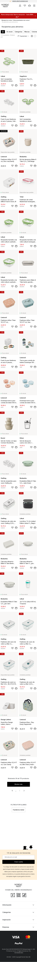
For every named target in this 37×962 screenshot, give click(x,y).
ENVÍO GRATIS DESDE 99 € (20, 1)
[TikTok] (24, 895)
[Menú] (34, 5)
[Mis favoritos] (24, 5)
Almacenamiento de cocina (21, 20)
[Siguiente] (25, 809)
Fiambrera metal (18, 810)
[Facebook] (13, 895)
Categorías (18, 32)
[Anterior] (12, 809)
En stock (10, 32)
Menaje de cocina (7, 20)
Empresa (5, 927)
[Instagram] (18, 895)
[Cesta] (29, 5)
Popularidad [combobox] (23, 36)
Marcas (27, 32)
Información (6, 905)
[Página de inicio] (5, 5)
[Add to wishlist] (12, 85)
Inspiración (6, 920)
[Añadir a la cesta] (16, 85)
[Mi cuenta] (20, 5)
